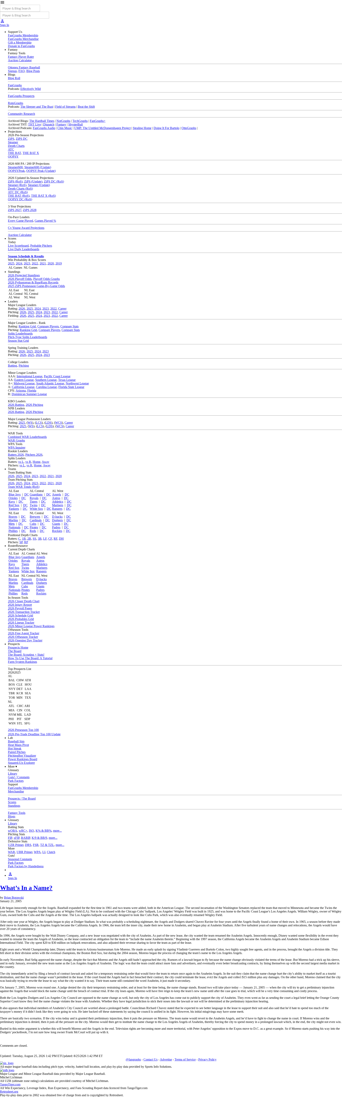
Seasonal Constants (20, 859)
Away (45, 461)
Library (12, 773)
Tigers (33, 501)
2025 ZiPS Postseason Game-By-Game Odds (36, 286)
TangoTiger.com (10, 1084)
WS (30, 422)
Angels (56, 494)
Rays (12, 501)
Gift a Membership (19, 42)
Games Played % (45, 220)
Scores (12, 802)
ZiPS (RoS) (15, 181)
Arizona (21, 390)
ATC (11, 149)
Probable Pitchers (41, 245)
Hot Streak (14, 748)
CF (50, 538)
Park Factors (16, 780)
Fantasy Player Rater (21, 56)
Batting (12, 365)
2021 (43, 263)
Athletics (57, 501)
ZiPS (11, 138)
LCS (39, 422)
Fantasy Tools (16, 812)
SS (34, 538)
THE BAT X (31, 153)
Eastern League (24, 380)
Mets (12, 523)
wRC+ (23, 830)
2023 (27, 263)
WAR (11, 852)
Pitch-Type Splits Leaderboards (27, 337)
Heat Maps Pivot (18, 745)
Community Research (21, 113)
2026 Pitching (34, 404)
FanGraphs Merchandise (23, 39)
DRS (28, 845)
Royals (34, 498)
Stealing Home (142, 128)
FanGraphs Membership (23, 35)
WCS (58, 422)
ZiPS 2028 (29, 210)
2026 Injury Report (20, 604)
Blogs (11, 816)
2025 (11, 263)
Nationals (14, 527)
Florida (31, 390)
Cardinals (36, 520)
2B (29, 538)
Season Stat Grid (18, 340)
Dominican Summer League (29, 394)
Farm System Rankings (22, 661)
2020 (51, 263)
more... (57, 830)
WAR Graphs (16, 440)
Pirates (34, 527)
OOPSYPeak (16, 170)
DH (61, 538)
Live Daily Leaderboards (23, 249)
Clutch (51, 852)
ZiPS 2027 (14, 210)
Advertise (166, 1059)
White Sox (36, 508)
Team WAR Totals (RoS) (23, 486)
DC (26, 494)
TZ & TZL (47, 845)
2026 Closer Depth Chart (23, 601)
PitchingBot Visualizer (22, 755)
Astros (56, 498)
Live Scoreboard (18, 245)
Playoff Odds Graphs (46, 279)
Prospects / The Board (22, 798)
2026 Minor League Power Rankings (31, 626)
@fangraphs (133, 1059)
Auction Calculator (20, 60)
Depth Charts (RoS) (20, 188)
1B (24, 538)
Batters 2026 (16, 454)
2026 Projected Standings (24, 275)
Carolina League (46, 387)
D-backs (57, 516)
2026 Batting (16, 404)
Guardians (36, 494)
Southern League (46, 380)
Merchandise (16, 791)
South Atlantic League (50, 383)
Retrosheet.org (9, 1091)
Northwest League (77, 383)
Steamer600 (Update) (37, 167)
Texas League (67, 380)
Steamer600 (15, 167)
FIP (10, 837)
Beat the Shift (86, 106)
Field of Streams (65, 106)
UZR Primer (15, 845)
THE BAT (14, 153)
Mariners (57, 505)
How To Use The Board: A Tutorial (30, 658)
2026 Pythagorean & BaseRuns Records (33, 282)
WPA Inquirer (16, 447)
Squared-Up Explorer (21, 762)
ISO (31, 830)
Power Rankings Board (22, 759)
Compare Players (48, 326)
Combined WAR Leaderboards (27, 437)
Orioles (13, 498)
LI (43, 852)
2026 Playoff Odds (20, 279)
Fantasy (61, 124)
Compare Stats (69, 326)
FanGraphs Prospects (21, 96)
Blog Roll (14, 78)
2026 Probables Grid (21, 619)
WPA (37, 852)
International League (29, 376)
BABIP (25, 837)
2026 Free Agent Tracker (23, 633)
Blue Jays (15, 494)
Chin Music (64, 128)
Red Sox (14, 505)
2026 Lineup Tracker (21, 622)
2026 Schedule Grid (20, 615)
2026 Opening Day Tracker (25, 640)
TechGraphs (80, 121)
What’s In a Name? (26, 887)
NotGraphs (63, 121)
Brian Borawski (14, 897)
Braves (13, 516)
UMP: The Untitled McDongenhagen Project (102, 128)
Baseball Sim (16, 741)
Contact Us (150, 1059)
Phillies (13, 531)
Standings (14, 805)
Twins (33, 505)
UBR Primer (24, 852)
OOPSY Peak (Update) (41, 170)
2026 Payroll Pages (20, 608)
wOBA (12, 830)
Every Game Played (20, 220)
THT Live (34, 124)
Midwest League (24, 383)
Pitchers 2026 (33, 454)
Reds (33, 531)
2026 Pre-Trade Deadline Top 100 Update (34, 734)
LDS (48, 422)
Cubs (33, 523)
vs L (21, 461)
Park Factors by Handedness (26, 866)
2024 (19, 263)
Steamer (13, 142)
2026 (22, 308)
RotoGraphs (15, 103)
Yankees (14, 508)
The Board (14, 651)
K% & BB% (43, 830)
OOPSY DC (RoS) (20, 199)
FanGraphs (15, 85)
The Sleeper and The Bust (36, 106)
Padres (56, 527)
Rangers (57, 508)
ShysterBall (75, 124)
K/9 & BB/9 (39, 837)
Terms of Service (185, 1059)
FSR (36, 845)
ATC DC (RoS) (18, 192)
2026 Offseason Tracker (23, 636)
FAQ (21, 71)
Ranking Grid (27, 326)
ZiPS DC (22, 138)
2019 (58, 263)
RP (26, 542)
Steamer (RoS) (17, 185)
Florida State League (71, 387)
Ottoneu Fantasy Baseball (24, 67)
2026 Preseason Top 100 (23, 730)
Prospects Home (18, 647)
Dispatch (48, 124)
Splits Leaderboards (20, 333)
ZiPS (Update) (33, 181)
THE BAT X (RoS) (43, 195)
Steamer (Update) (39, 185)
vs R (28, 461)
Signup (12, 71)
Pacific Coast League (57, 376)
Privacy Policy (207, 1059)
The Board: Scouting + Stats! (26, 654)
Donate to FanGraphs (21, 46)
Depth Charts (16, 145)
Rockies (57, 531)
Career (62, 308)
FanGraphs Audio (44, 128)
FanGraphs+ (97, 121)
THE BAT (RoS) (18, 195)
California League (23, 387)
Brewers (35, 516)
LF (45, 538)
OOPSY (13, 156)
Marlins (13, 520)
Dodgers (57, 520)
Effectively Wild (30, 88)
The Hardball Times (41, 121)
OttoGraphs (188, 128)
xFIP (16, 837)
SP (21, 542)
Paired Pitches (17, 752)
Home (36, 461)
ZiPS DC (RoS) (54, 181)
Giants (56, 523)
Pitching (24, 365)
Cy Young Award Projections (26, 227)
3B (40, 538)
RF (55, 538)
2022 (35, 263)
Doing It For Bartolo (166, 128)
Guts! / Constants (18, 777)
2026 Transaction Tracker (24, 612)
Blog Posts (33, 71)
